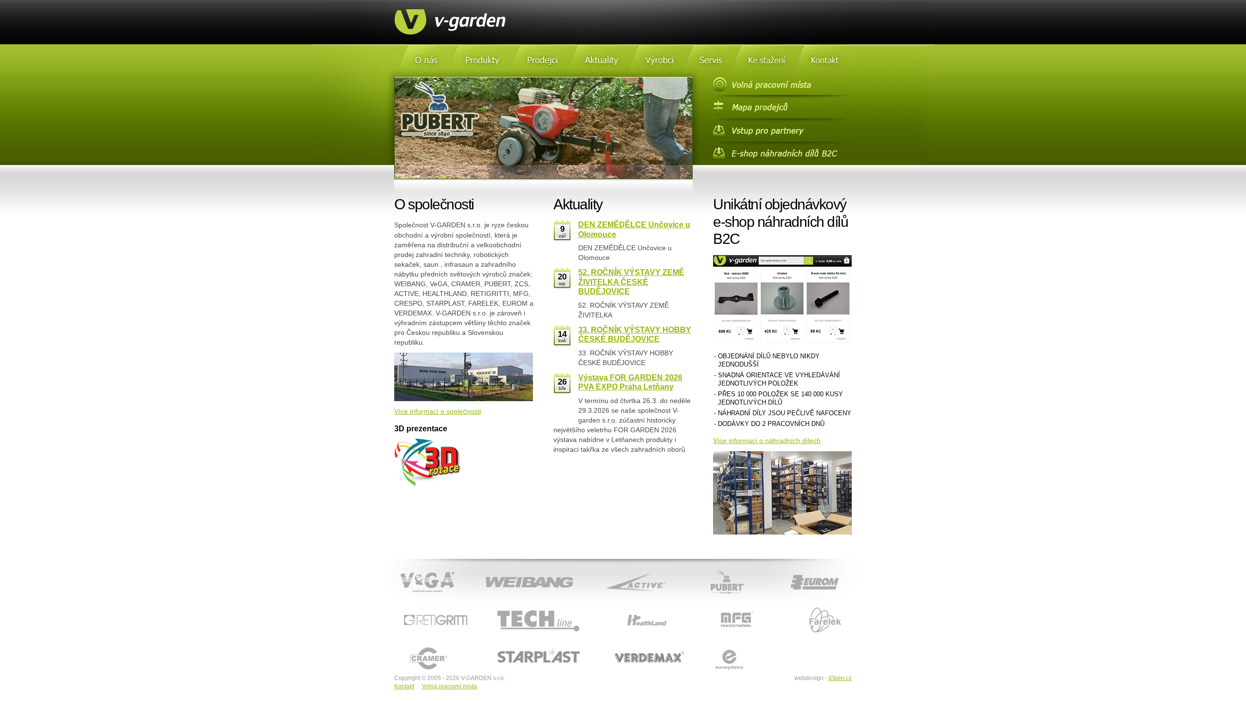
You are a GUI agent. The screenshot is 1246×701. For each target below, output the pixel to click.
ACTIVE (601, 569)
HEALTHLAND (619, 608)
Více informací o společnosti (437, 411)
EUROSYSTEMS (720, 646)
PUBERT (700, 569)
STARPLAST (499, 646)
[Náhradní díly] (782, 155)
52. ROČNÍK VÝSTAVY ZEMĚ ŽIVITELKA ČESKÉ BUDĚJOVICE (631, 281)
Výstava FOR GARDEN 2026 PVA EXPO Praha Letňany (630, 382)
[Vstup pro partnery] (782, 131)
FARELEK (791, 608)
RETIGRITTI (412, 608)
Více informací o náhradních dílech (767, 440)
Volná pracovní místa (449, 686)
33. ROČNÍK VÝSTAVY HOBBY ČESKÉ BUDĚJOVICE (634, 334)
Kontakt (404, 686)
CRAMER (407, 646)
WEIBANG (487, 569)
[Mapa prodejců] (782, 108)
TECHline (494, 608)
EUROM (780, 569)
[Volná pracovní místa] (782, 84)
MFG (703, 608)
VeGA (393, 569)
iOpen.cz (840, 678)
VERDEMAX (617, 646)
